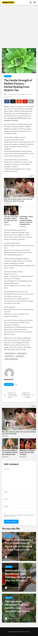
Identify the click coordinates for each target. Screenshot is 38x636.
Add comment (28, 94)
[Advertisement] (19, 26)
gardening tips (22, 353)
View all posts (8, 384)
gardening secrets (10, 353)
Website (6, 506)
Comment (6, 468)
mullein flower (9, 356)
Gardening (8, 76)
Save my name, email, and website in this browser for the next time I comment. (19, 515)
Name (6, 492)
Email (6, 499)
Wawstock (27, 631)
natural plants (20, 356)
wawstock (9, 94)
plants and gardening (11, 359)
